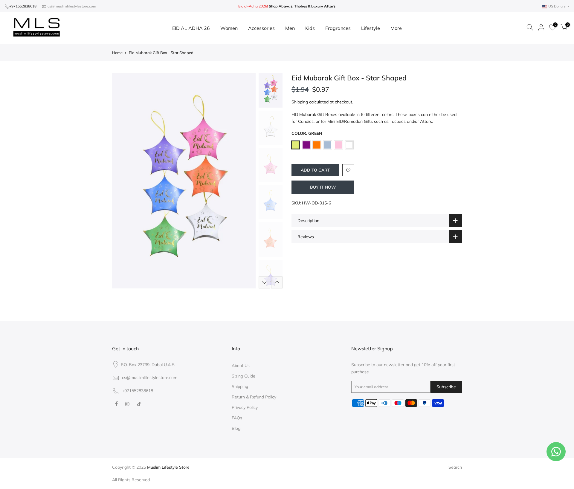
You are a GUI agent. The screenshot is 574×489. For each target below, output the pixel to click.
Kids (310, 28)
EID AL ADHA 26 (191, 28)
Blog (236, 428)
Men (290, 28)
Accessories (261, 28)
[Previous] (122, 181)
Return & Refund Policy (254, 397)
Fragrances (338, 28)
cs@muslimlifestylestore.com (72, 6)
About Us (241, 365)
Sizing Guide (243, 376)
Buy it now (323, 187)
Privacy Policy (245, 407)
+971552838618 (22, 6)
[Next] (245, 181)
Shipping (299, 102)
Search (455, 467)
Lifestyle (370, 28)
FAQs (237, 418)
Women (229, 28)
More (396, 28)
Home (117, 52)
